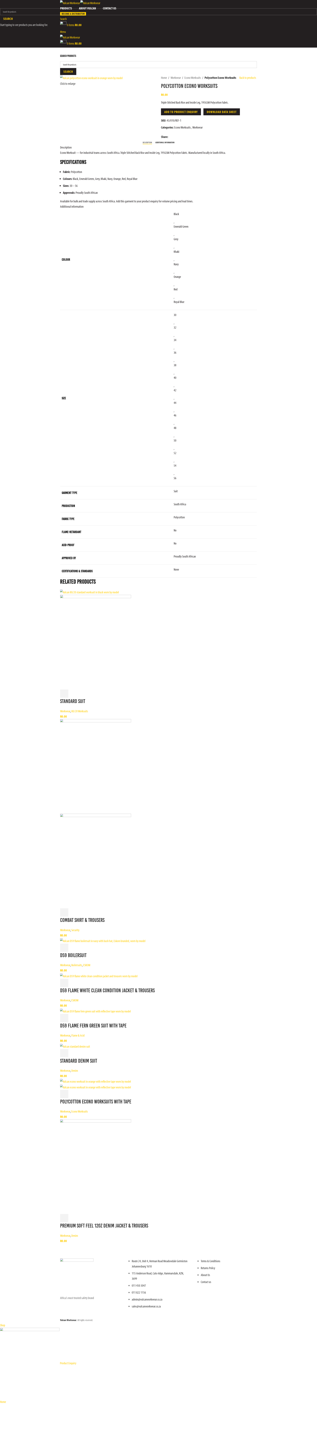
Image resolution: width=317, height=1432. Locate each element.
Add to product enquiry (181, 112)
